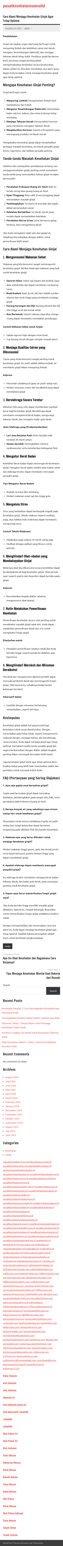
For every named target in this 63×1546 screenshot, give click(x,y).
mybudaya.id (9, 1260)
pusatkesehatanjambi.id (15, 1190)
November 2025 (13, 1114)
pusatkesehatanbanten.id (16, 1174)
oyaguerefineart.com (14, 1294)
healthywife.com (34, 1294)
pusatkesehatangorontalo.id (17, 1203)
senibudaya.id (47, 1248)
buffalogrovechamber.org (16, 1269)
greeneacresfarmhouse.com (39, 1285)
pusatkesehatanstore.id (15, 1165)
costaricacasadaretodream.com (35, 1343)
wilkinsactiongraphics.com (16, 1281)
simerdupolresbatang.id (15, 1265)
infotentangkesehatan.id (15, 1306)
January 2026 (12, 1106)
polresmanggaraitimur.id (15, 1302)
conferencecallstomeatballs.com (19, 1360)
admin (27, 28)
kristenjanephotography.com (18, 1351)
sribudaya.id (48, 1260)
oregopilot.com (11, 1343)
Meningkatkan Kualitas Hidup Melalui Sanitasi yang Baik (30, 1017)
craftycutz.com (10, 1273)
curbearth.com (10, 1322)
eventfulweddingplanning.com (19, 1335)
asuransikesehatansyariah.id (37, 1161)
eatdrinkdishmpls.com (41, 1269)
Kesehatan (10, 1150)
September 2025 (14, 1122)
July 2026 (10, 1081)
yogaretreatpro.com (42, 1347)
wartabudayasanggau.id (29, 1260)
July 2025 (10, 1130)
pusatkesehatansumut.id (15, 1178)
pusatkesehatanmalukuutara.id (19, 1198)
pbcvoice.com (50, 1294)
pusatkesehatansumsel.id (16, 1182)
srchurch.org (9, 1356)
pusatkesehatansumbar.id (42, 1178)
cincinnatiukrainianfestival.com (19, 1289)
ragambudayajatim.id (14, 1248)
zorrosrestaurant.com (14, 1277)
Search (6, 984)
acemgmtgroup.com (13, 1285)
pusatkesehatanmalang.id (16, 1232)
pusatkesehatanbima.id (15, 1236)
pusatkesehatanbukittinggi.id (18, 1215)
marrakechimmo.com (42, 1298)
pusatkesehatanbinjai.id (42, 1207)
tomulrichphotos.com (34, 1331)
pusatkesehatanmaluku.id (16, 1194)
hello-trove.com (11, 1327)
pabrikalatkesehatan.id (39, 1165)
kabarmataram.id (12, 1314)
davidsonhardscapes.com (39, 1277)
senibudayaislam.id (13, 1256)
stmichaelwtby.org (46, 1360)
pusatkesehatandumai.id (15, 1223)
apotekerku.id (43, 1240)
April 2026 (10, 1093)
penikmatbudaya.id (13, 1252)
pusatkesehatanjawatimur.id (44, 1174)
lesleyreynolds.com (13, 1331)
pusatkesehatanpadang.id (16, 1211)
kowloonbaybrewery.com (16, 1339)
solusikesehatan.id (12, 1161)
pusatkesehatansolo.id (47, 1227)
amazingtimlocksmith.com (16, 1298)
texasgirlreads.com (29, 1273)
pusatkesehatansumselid (24, 6)
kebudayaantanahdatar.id (36, 1256)
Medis (7, 946)
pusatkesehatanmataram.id (44, 1232)
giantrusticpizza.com (27, 1356)
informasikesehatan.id (40, 1306)
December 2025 (13, 1110)
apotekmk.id (9, 1244)
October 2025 (12, 1118)
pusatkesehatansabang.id (46, 1203)
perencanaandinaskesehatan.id (19, 1170)
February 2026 (13, 1101)
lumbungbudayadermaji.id (36, 1252)
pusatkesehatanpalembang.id (44, 1223)
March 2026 (11, 1097)
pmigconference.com (31, 1327)
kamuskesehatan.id (13, 1310)
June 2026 (10, 1085)
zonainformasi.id (35, 1364)
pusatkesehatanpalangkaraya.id (19, 1240)
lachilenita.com (37, 1339)
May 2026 (10, 1089)
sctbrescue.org (41, 1351)
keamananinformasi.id (14, 1364)
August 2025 (12, 1126)
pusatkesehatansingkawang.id (43, 1236)
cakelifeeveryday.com (32, 1314)
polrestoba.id (36, 1302)
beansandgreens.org (13, 1318)
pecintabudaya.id (40, 1244)
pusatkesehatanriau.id (45, 1186)
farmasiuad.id (23, 1244)
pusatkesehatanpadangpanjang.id (20, 1219)
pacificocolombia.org (29, 1322)
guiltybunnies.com (40, 1281)
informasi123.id (11, 1368)
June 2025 (10, 1135)
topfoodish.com (49, 1322)
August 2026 (12, 1077)
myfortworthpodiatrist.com (17, 1347)
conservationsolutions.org (38, 1318)
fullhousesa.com (43, 1289)
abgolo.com (52, 1339)
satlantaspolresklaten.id (40, 1265)
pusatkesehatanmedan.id (16, 1207)
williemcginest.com (49, 1273)
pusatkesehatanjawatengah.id (18, 1186)
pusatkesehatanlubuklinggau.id (19, 1227)
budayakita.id (32, 1248)
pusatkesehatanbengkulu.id (42, 1190)
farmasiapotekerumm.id (35, 1310)
